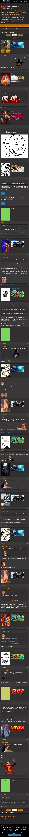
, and (8, 284)
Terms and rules (10, 827)
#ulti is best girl (4, 12)
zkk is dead (21, 21)
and (6, 159)
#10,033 (26, 508)
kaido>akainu (15, 16)
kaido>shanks (22, 16)
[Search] (27, 1)
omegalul (13, 687)
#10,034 (26, 543)
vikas (12, 41)
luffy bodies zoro (15, 17)
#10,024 (26, 178)
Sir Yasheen (14, 653)
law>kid (2, 17)
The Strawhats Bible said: (7, 306)
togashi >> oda (14, 21)
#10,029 (26, 379)
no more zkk (22, 17)
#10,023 (26, 126)
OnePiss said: (5, 91)
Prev (8, 35)
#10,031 (26, 450)
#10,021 (26, 55)
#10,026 (26, 254)
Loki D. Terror (14, 614)
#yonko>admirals (4, 14)
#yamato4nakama (23, 12)
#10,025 (26, 222)
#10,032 (26, 478)
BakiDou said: (5, 797)
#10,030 (26, 414)
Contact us (3, 827)
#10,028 (26, 343)
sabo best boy (20, 19)
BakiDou (13, 494)
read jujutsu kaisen (5, 19)
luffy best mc (8, 17)
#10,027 (26, 303)
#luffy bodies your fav (21, 11)
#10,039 (26, 739)
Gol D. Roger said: (5, 705)
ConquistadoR (15, 288)
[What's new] (24, 1)
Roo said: (4, 181)
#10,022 (26, 88)
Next (20, 35)
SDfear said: (4, 742)
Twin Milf (13, 725)
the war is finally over (5, 21)
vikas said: (4, 346)
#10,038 (26, 702)
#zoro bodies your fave (14, 14)
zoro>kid (3, 22)
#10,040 (26, 794)
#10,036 (26, 628)
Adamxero (14, 240)
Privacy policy (18, 827)
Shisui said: (4, 670)
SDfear (12, 464)
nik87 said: (4, 129)
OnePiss (13, 365)
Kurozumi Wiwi (15, 436)
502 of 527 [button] (14, 35)
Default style (5, 825)
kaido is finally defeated (6, 16)
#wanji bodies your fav (13, 12)
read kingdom (13, 19)
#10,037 (26, 667)
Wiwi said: (4, 546)
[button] (1, 1)
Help (23, 827)
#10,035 (26, 585)
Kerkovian (14, 400)
